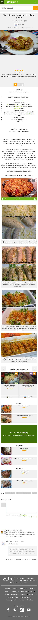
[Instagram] (22, 609)
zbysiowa (9, 541)
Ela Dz (8, 530)
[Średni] (17, 70)
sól (7, 104)
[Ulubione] (16, 373)
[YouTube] (29, 609)
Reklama (12, 582)
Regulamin (14, 580)
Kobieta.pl (32, 594)
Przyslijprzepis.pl (26, 597)
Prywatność (30, 578)
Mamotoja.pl (23, 588)
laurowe (31, 113)
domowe (18, 493)
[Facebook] (8, 609)
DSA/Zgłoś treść (23, 582)
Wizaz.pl (7, 588)
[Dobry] (19, 70)
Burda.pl (21, 600)
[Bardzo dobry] (21, 70)
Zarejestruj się (33, 517)
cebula (34, 493)
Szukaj (35, 8)
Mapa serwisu (23, 580)
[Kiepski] (15, 70)
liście (28, 113)
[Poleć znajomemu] (19, 84)
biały (18, 108)
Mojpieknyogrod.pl (11, 600)
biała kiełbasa (27, 493)
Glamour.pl (23, 594)
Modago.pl (15, 591)
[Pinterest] (15, 609)
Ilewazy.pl (24, 591)
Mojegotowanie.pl (13, 597)
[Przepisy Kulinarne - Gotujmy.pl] (12, 2)
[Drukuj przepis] (22, 84)
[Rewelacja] (22, 70)
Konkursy (5, 580)
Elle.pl (31, 591)
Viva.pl (31, 588)
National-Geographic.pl (10, 594)
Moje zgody (20, 578)
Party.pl (7, 591)
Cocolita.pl (30, 600)
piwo (7, 493)
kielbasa (12, 493)
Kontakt (32, 580)
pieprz (15, 108)
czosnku (21, 101)
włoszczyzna (18, 106)
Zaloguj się (23, 515)
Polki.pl (15, 588)
